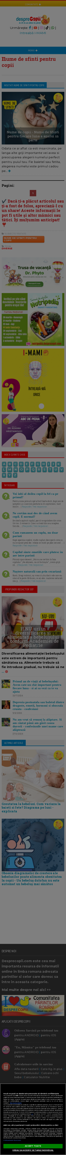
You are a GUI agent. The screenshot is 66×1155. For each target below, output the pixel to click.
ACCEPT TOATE (33, 1146)
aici (32, 1114)
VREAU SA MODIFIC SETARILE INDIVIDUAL (32, 1150)
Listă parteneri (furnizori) (12, 1140)
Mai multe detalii (16, 1103)
